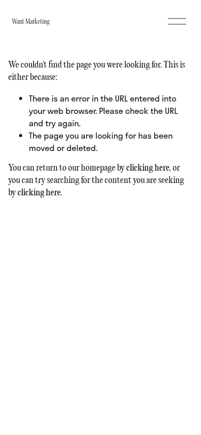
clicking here (147, 168)
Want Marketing (30, 21)
